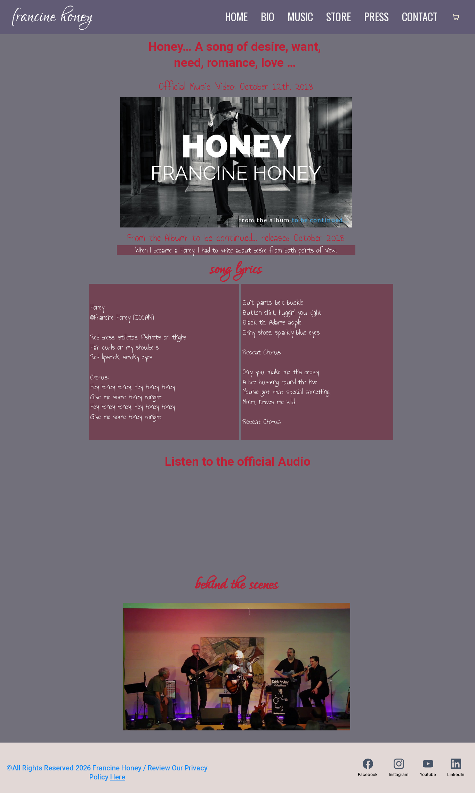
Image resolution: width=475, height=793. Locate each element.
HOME (236, 16)
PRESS (376, 16)
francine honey (52, 16)
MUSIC (300, 16)
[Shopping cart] (455, 17)
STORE (338, 16)
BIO (267, 16)
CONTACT (419, 16)
